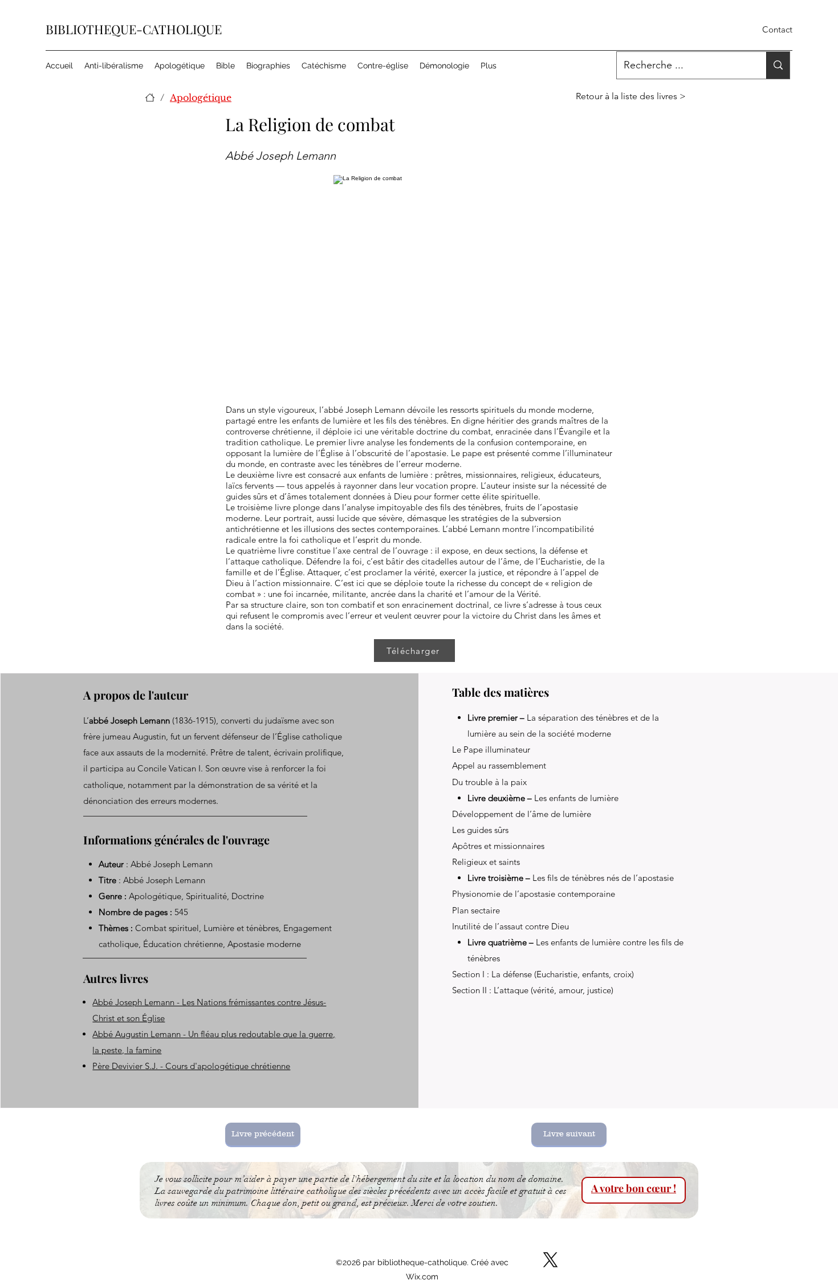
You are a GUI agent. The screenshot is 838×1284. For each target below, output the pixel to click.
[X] (550, 1259)
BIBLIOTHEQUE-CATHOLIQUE (134, 29)
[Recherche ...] (778, 65)
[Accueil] (150, 97)
